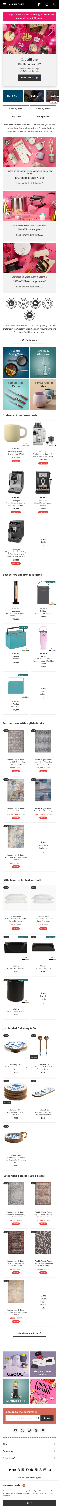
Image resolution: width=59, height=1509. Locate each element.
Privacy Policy (45, 1493)
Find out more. (46, 131)
